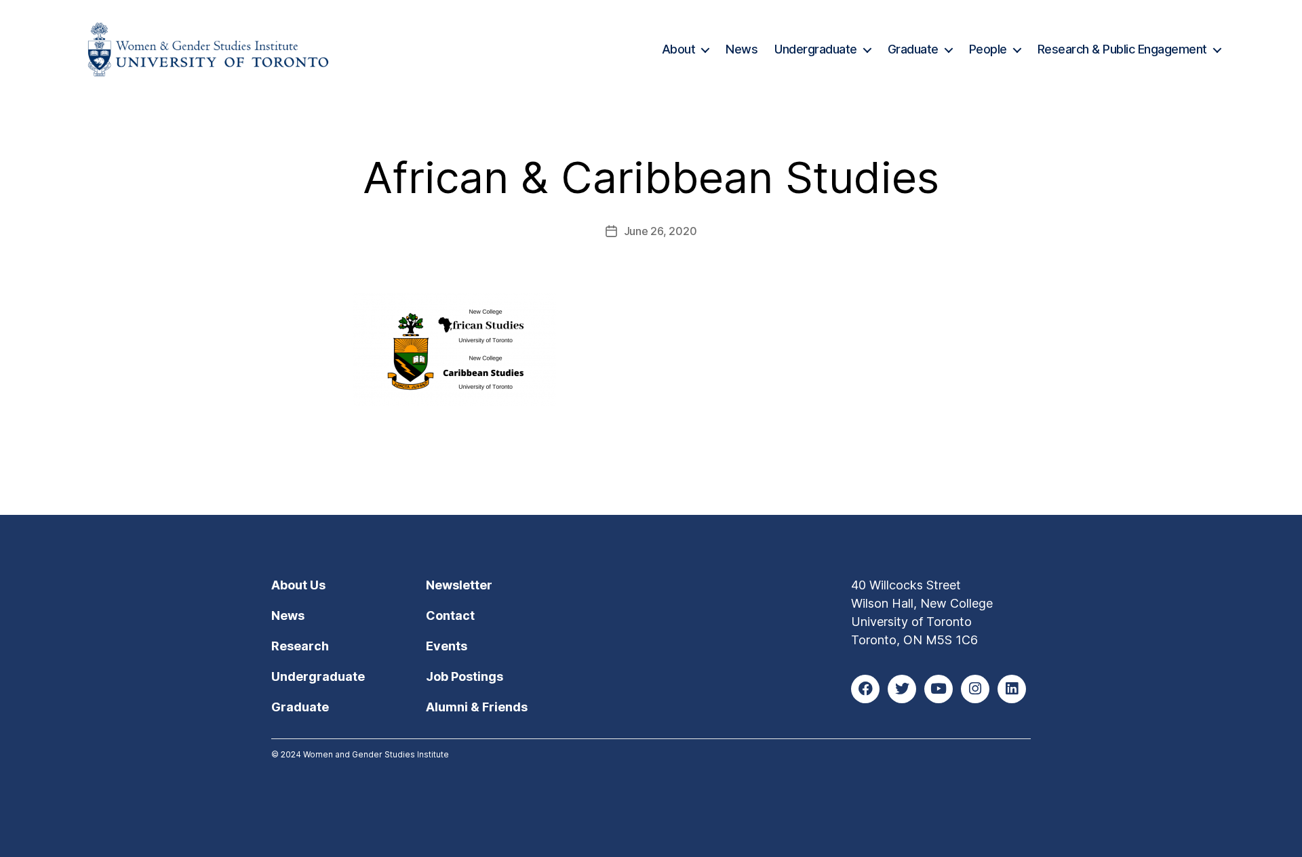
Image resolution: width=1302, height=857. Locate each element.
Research (300, 646)
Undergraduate (815, 49)
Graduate (913, 49)
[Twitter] (902, 689)
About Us (298, 585)
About (679, 49)
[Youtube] (938, 689)
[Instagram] (975, 689)
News (741, 49)
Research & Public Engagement (1122, 49)
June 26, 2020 (660, 231)
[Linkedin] (1012, 689)
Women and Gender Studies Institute (376, 754)
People (988, 49)
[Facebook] (865, 689)
